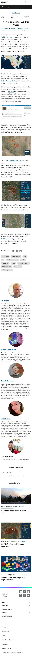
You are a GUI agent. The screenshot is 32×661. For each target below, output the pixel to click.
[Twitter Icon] (13, 251)
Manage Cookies (6, 648)
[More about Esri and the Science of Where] (5, 595)
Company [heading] (4, 612)
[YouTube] (28, 595)
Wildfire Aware (6, 37)
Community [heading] (5, 605)
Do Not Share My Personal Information (12, 652)
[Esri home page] (4, 2)
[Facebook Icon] (16, 251)
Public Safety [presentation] (23, 541)
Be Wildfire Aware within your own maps (14, 512)
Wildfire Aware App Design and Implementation (13, 579)
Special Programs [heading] (7, 616)
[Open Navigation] (30, 2)
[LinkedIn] (28, 591)
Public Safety (2, 16)
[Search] (25, 2)
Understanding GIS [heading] (7, 609)
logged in (10, 476)
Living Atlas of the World (10, 81)
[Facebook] (20, 591)
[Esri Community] (20, 595)
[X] (24, 591)
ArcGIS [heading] (3, 602)
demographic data (15, 160)
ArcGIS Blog (5, 7)
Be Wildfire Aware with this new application (13, 545)
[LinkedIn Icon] (20, 251)
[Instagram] (24, 595)
